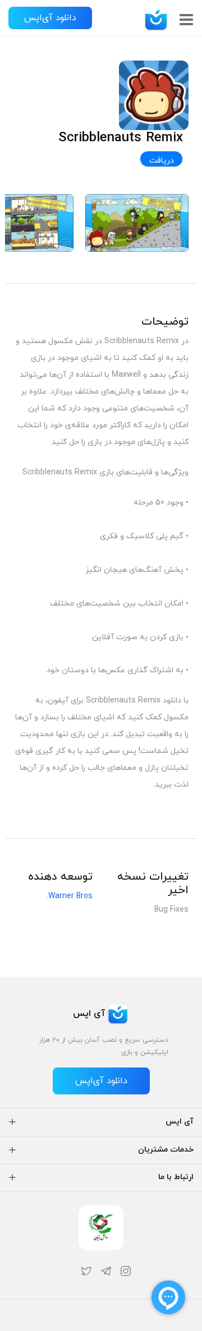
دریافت (161, 160)
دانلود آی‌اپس (50, 18)
